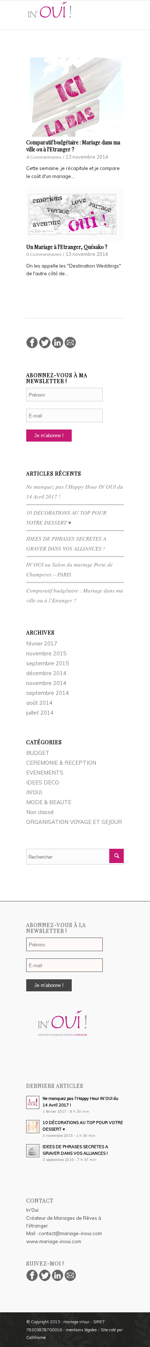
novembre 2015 (46, 653)
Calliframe (36, 1337)
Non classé (40, 812)
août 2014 (39, 702)
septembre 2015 (47, 663)
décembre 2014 (46, 673)
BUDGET (38, 752)
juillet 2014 (40, 712)
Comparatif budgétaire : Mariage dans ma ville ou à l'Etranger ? (73, 146)
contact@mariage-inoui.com (70, 1233)
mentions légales (81, 1329)
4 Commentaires (44, 157)
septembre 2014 (47, 692)
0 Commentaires (44, 254)
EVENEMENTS (44, 772)
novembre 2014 (46, 683)
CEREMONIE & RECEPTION (61, 762)
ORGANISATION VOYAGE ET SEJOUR (74, 821)
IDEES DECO (42, 782)
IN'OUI (34, 792)
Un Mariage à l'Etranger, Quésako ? (66, 246)
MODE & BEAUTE (48, 802)
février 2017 (41, 643)
